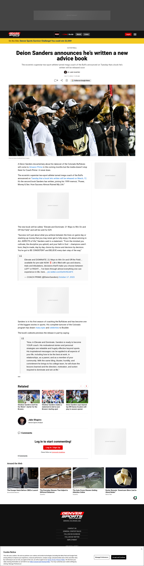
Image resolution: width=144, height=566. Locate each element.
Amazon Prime (35, 167)
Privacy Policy (60, 560)
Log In (128, 34)
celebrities (54, 327)
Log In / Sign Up (53, 447)
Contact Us (72, 528)
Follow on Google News (82, 80)
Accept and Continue (118, 557)
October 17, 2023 (67, 277)
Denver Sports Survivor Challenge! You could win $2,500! (46, 41)
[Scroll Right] (86, 386)
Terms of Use (51, 560)
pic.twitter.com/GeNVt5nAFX (60, 272)
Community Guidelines (58, 452)
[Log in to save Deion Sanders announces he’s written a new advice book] (67, 80)
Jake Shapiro (34, 420)
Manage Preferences (101, 557)
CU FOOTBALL (72, 48)
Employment (72, 540)
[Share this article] (61, 80)
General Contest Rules (72, 531)
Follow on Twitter (72, 537)
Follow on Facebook (72, 534)
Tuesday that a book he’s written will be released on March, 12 (58, 178)
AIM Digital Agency (72, 546)
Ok (141, 549)
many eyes (40, 327)
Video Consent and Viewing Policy (40, 562)
